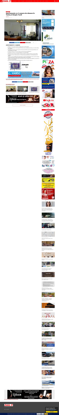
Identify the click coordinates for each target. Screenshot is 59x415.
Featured (20, 79)
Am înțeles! (52, 411)
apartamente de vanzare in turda (13, 79)
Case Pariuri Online (15, 399)
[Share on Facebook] (11, 42)
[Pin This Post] (22, 42)
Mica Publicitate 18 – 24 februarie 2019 (34, 92)
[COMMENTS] (33, 42)
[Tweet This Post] (17, 42)
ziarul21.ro (7, 16)
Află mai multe (52, 410)
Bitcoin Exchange (7, 399)
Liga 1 (11, 399)
